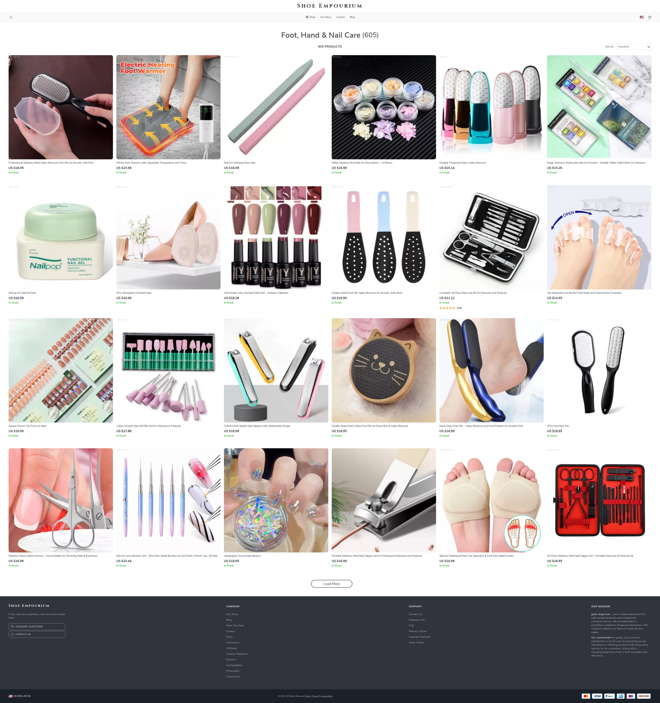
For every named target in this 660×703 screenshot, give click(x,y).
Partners (231, 659)
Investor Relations (237, 654)
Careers (230, 631)
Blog (352, 17)
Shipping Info (417, 620)
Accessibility (327, 696)
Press (229, 637)
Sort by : (610, 47)
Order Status (416, 642)
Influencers (233, 642)
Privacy (315, 696)
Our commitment (601, 637)
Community (233, 676)
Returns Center (418, 631)
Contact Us (415, 614)
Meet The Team (235, 625)
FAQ (411, 625)
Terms (308, 696)
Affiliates (231, 648)
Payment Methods (419, 637)
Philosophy (232, 671)
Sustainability (234, 665)
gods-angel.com (600, 614)
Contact (340, 17)
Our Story (326, 17)
